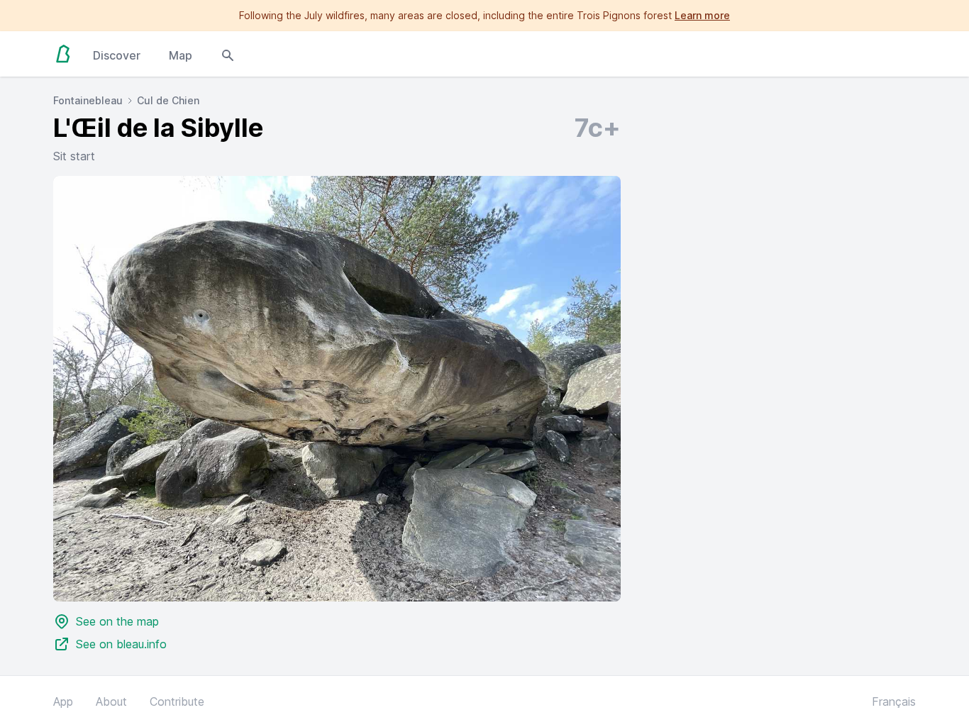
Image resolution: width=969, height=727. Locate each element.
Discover (116, 55)
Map (180, 55)
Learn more (702, 15)
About (111, 701)
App (63, 701)
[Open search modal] (228, 53)
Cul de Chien (168, 100)
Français (894, 701)
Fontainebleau (88, 100)
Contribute (177, 701)
